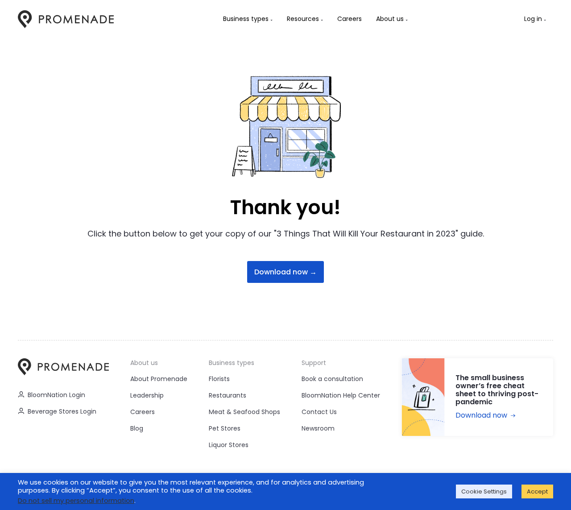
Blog (136, 428)
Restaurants (227, 395)
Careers (142, 411)
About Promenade (158, 378)
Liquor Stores (228, 444)
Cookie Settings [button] (484, 491)
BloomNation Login (56, 394)
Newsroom (318, 428)
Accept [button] (537, 491)
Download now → (285, 272)
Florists (219, 378)
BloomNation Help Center (341, 395)
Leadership (147, 395)
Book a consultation (332, 378)
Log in (533, 18)
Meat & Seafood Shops (244, 411)
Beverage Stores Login (62, 411)
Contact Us (319, 411)
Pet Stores (224, 428)
